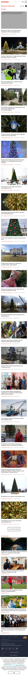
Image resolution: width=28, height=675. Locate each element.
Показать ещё (14, 529)
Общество (13, 34)
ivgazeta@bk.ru (14, 655)
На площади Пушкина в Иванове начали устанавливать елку (12, 419)
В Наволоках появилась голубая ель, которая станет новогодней (11, 264)
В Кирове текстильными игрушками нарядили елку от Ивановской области (12, 444)
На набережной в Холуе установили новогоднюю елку (11, 521)
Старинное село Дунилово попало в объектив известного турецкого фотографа (14, 552)
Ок (14, 672)
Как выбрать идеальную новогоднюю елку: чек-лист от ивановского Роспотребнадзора (13, 109)
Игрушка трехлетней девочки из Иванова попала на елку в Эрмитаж (13, 135)
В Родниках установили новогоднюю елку (13, 496)
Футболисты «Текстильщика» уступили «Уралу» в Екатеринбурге (12, 590)
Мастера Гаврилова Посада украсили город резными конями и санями (13, 56)
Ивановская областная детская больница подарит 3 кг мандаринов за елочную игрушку (12, 161)
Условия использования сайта (8, 643)
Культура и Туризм (19, 137)
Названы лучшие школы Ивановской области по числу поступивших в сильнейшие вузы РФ (14, 630)
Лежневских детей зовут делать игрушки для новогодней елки (12, 213)
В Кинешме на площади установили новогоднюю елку (11, 187)
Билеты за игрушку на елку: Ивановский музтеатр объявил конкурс (12, 289)
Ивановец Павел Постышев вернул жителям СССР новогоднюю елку (11, 31)
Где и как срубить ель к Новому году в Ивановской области (11, 82)
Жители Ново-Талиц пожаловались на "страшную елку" (11, 366)
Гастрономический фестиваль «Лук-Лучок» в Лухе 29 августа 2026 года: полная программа (13, 610)
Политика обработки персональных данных (11, 645)
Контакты (10, 636)
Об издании (3, 636)
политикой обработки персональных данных (14, 665)
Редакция (15, 636)
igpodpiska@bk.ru (14, 652)
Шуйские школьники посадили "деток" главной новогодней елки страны (12, 341)
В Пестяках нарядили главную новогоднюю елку (13, 238)
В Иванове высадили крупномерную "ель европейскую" (12, 315)
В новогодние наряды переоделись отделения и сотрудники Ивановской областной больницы (11, 393)
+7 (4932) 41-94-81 (17, 1)
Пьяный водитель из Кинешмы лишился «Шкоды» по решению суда (12, 571)
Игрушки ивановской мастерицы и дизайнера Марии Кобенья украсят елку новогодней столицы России (12, 471)
